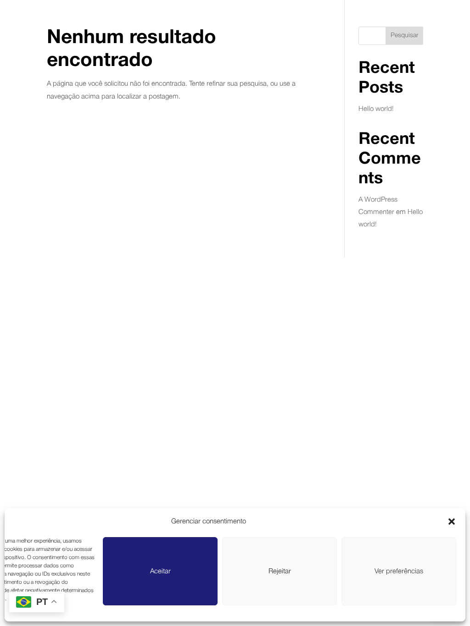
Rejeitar (280, 571)
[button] (451, 521)
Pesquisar (404, 35)
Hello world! (376, 109)
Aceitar (160, 571)
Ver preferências (399, 571)
